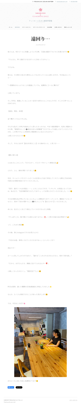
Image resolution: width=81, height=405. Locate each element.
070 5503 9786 (74, 1)
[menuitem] (11, 27)
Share (11, 387)
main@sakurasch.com (62, 1)
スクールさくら (73, 400)
